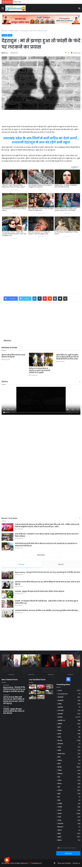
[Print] (65, 298)
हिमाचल (60, 840)
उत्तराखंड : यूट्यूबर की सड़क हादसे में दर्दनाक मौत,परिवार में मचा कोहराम (39, 591)
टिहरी (59, 757)
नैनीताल (60, 770)
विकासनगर (60, 827)
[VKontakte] (55, 298)
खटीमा (59, 737)
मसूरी (59, 793)
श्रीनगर (60, 830)
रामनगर (60, 810)
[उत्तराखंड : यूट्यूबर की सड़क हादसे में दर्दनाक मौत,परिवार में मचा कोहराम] (7, 594)
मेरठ (59, 797)
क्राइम (59, 734)
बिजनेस (60, 783)
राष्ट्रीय (60, 813)
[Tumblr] (39, 298)
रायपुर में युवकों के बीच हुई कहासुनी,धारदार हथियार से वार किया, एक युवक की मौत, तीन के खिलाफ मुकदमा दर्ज (42, 2)
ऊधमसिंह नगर (61, 720)
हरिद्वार (59, 833)
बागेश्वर (59, 780)
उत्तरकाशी (60, 714)
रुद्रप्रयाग (60, 823)
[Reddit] (50, 298)
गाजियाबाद (60, 744)
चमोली (59, 750)
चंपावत (59, 747)
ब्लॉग (59, 787)
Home (5, 31)
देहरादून (10, 35)
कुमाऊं (59, 727)
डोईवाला (60, 760)
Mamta (5, 53)
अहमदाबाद (60, 707)
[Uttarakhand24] (15, 8)
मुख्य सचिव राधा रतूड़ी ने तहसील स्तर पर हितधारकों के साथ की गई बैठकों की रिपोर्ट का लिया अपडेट (67, 357)
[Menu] (3, 9)
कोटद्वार (60, 730)
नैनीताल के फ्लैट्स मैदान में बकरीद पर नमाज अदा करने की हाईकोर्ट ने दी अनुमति (39, 370)
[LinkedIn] (34, 298)
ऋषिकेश (60, 724)
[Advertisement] (41, 117)
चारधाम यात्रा (61, 754)
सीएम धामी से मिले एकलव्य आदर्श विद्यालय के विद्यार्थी (13, 356)
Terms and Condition (64, 863)
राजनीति (60, 803)
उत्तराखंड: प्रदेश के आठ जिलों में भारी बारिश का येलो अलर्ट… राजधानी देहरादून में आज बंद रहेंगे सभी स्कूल (41, 140)
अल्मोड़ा (60, 704)
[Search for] (79, 9)
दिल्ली (59, 764)
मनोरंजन (60, 790)
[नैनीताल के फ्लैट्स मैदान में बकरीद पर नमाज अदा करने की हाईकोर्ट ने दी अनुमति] (41, 359)
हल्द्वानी (59, 837)
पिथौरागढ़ (60, 773)
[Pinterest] (45, 298)
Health (60, 690)
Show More (41, 555)
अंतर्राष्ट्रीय (60, 697)
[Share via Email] (60, 298)
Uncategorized (63, 694)
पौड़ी (59, 777)
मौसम (59, 800)
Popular (21, 564)
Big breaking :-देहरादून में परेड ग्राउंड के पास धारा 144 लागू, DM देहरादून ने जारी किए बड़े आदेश (47, 572)
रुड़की (59, 817)
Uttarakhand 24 (36, 863)
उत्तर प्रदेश (61, 710)
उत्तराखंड (10, 31)
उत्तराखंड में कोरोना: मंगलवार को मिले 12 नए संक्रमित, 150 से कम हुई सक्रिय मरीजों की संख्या (46, 610)
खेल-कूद (60, 740)
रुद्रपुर (59, 820)
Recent (61, 564)
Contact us (76, 863)
